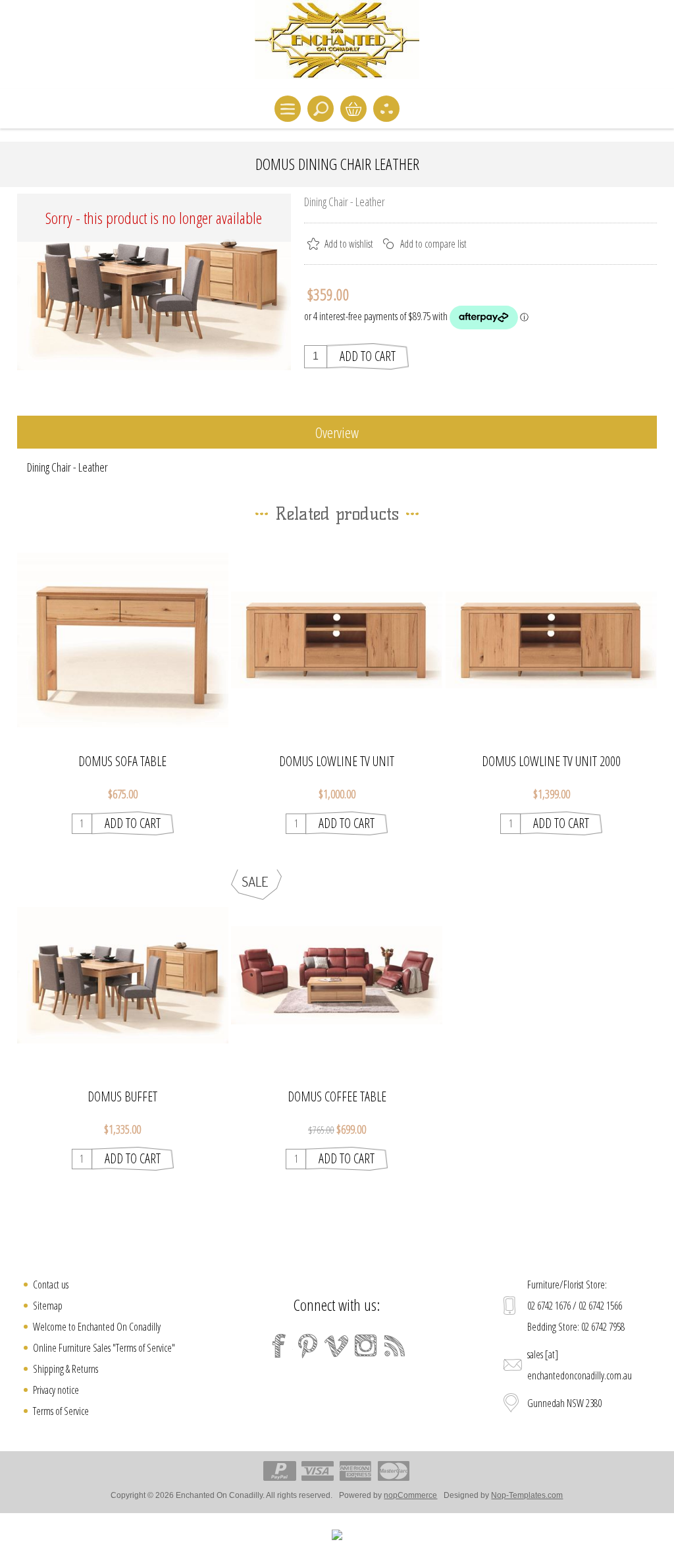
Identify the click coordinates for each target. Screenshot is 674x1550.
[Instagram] (366, 1346)
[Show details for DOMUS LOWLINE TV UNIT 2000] (551, 640)
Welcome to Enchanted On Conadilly (97, 1326)
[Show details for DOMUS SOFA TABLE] (122, 640)
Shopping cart (353, 109)
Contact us (50, 1284)
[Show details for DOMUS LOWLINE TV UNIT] (336, 640)
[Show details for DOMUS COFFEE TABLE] (336, 975)
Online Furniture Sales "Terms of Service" (104, 1348)
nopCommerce (410, 1495)
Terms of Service (61, 1411)
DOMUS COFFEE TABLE (337, 1097)
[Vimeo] (337, 1346)
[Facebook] (279, 1346)
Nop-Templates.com (527, 1495)
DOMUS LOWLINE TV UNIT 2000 (551, 761)
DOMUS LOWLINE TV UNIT (336, 761)
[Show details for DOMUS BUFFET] (122, 975)
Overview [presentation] (337, 432)
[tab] (337, 433)
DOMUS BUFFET (122, 1097)
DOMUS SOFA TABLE (122, 761)
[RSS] (395, 1346)
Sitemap (48, 1305)
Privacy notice (56, 1390)
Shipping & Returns (65, 1369)
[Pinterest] (308, 1346)
